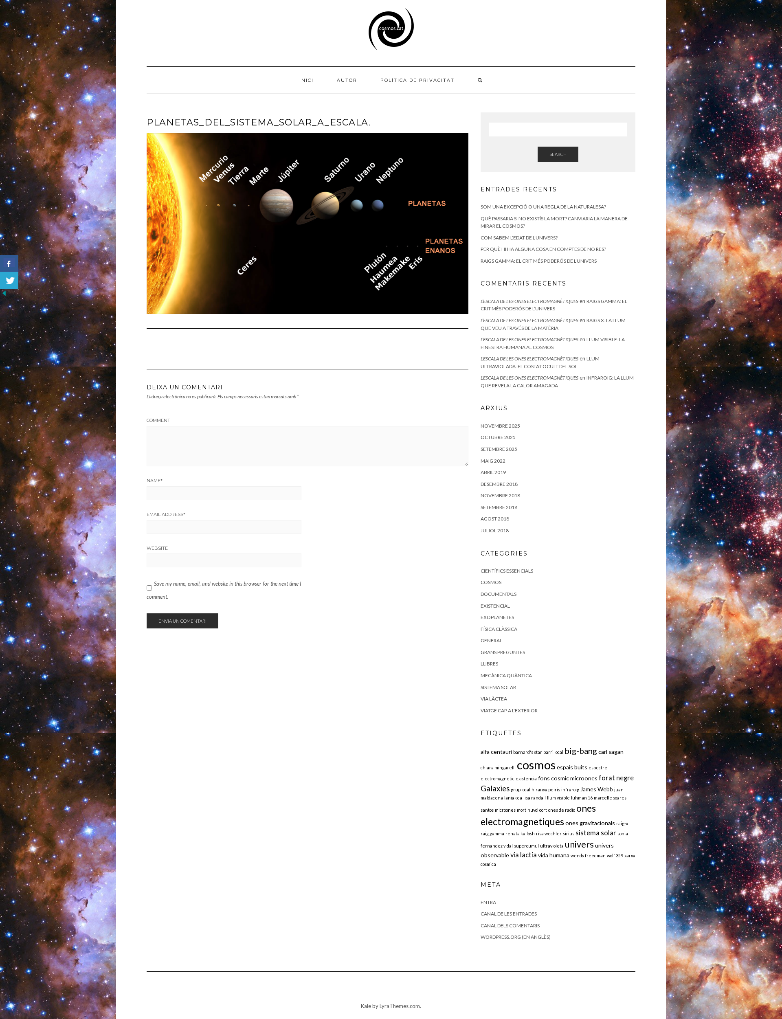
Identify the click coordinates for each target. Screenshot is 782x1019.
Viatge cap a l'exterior (509, 710)
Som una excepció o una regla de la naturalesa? (543, 207)
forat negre (616, 778)
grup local (520, 789)
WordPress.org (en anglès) (516, 937)
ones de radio (561, 810)
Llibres (489, 664)
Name (155, 480)
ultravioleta (552, 845)
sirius (568, 833)
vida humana (553, 855)
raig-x (622, 823)
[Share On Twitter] (9, 280)
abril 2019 (493, 472)
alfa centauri (496, 751)
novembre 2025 (500, 426)
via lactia (523, 855)
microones (505, 810)
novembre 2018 (500, 495)
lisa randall (534, 797)
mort (521, 810)
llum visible (558, 797)
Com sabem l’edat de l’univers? (519, 238)
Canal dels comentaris (510, 925)
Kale (366, 1006)
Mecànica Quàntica (506, 675)
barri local (553, 752)
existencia (526, 778)
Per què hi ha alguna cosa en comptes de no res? (543, 249)
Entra (488, 902)
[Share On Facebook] (9, 263)
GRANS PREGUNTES (503, 652)
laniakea (513, 797)
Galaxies (495, 788)
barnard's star (527, 752)
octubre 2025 (498, 437)
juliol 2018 (495, 530)
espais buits (572, 767)
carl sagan (611, 751)
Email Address (166, 514)
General (491, 640)
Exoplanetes (497, 617)
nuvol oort (537, 810)
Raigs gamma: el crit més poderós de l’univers (539, 261)
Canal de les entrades (509, 914)
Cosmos (491, 582)
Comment (158, 420)
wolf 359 (615, 855)
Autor (347, 80)
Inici (306, 80)
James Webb (596, 789)
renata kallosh (520, 833)
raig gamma (492, 833)
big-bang (581, 750)
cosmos (536, 765)
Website (157, 548)
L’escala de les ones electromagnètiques (529, 301)
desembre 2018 (499, 484)
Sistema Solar (498, 687)
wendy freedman (588, 855)
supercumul (526, 845)
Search (558, 154)
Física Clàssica (499, 629)
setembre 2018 (499, 507)
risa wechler (549, 833)
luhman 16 (582, 797)
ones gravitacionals (590, 822)
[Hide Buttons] (4, 293)
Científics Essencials (507, 571)
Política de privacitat (417, 80)
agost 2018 (495, 519)
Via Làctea (494, 699)
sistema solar (596, 833)
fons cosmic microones (567, 778)
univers (579, 844)
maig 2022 (493, 461)
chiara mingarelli (498, 767)
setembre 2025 (499, 449)
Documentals (498, 594)
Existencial (495, 606)
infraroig (570, 789)
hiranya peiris (546, 789)
